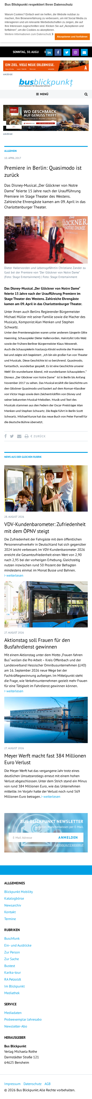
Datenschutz (33, 1084)
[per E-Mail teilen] (19, 436)
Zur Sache (11, 959)
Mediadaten (13, 1013)
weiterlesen (14, 575)
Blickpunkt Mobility (18, 891)
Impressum (12, 1084)
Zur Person (12, 952)
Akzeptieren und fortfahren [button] (72, 36)
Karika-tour (12, 972)
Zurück (39, 436)
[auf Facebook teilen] (6, 436)
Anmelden (68, 837)
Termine (10, 919)
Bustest (9, 966)
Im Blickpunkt (14, 986)
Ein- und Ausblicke (17, 945)
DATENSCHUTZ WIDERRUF (69, 845)
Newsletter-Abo (15, 1026)
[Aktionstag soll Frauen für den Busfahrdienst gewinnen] (46, 604)
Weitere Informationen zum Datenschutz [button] (28, 34)
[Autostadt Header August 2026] (46, 66)
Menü (44, 94)
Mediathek (12, 993)
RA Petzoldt (12, 979)
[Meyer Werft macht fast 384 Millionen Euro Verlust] (46, 720)
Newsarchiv (12, 905)
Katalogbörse (14, 898)
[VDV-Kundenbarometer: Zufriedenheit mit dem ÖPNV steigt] (46, 488)
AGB (47, 1084)
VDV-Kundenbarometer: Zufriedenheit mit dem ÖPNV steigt (45, 527)
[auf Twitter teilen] (11, 436)
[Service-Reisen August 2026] (46, 118)
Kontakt (10, 912)
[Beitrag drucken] (26, 436)
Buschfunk (12, 938)
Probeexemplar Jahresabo (23, 1019)
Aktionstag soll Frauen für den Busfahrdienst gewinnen (37, 643)
